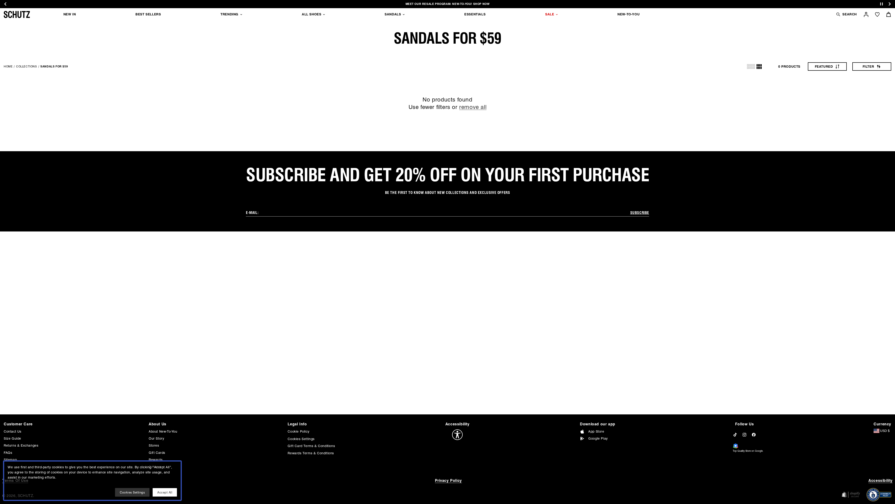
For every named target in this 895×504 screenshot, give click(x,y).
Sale (549, 14)
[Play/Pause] (881, 4)
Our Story (156, 438)
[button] (846, 14)
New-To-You (628, 14)
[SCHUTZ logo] (17, 14)
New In (69, 14)
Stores (154, 445)
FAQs (8, 453)
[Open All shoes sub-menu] (324, 14)
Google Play (598, 438)
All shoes (311, 14)
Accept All (164, 492)
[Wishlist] (877, 14)
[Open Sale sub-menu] (557, 14)
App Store (596, 431)
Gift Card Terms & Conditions (311, 446)
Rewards (155, 460)
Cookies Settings (301, 439)
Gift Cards (157, 453)
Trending (229, 14)
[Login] (866, 14)
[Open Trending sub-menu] (241, 14)
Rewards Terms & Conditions (311, 453)
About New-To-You (163, 431)
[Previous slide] (5, 4)
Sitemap (10, 460)
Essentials (474, 14)
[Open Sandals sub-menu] (404, 14)
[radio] (751, 66)
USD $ (885, 431)
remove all (472, 107)
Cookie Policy (298, 431)
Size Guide (12, 438)
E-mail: (252, 212)
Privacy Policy (448, 480)
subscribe (639, 212)
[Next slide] (890, 4)
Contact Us (12, 431)
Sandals (393, 14)
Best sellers (148, 14)
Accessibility (880, 480)
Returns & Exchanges (21, 445)
